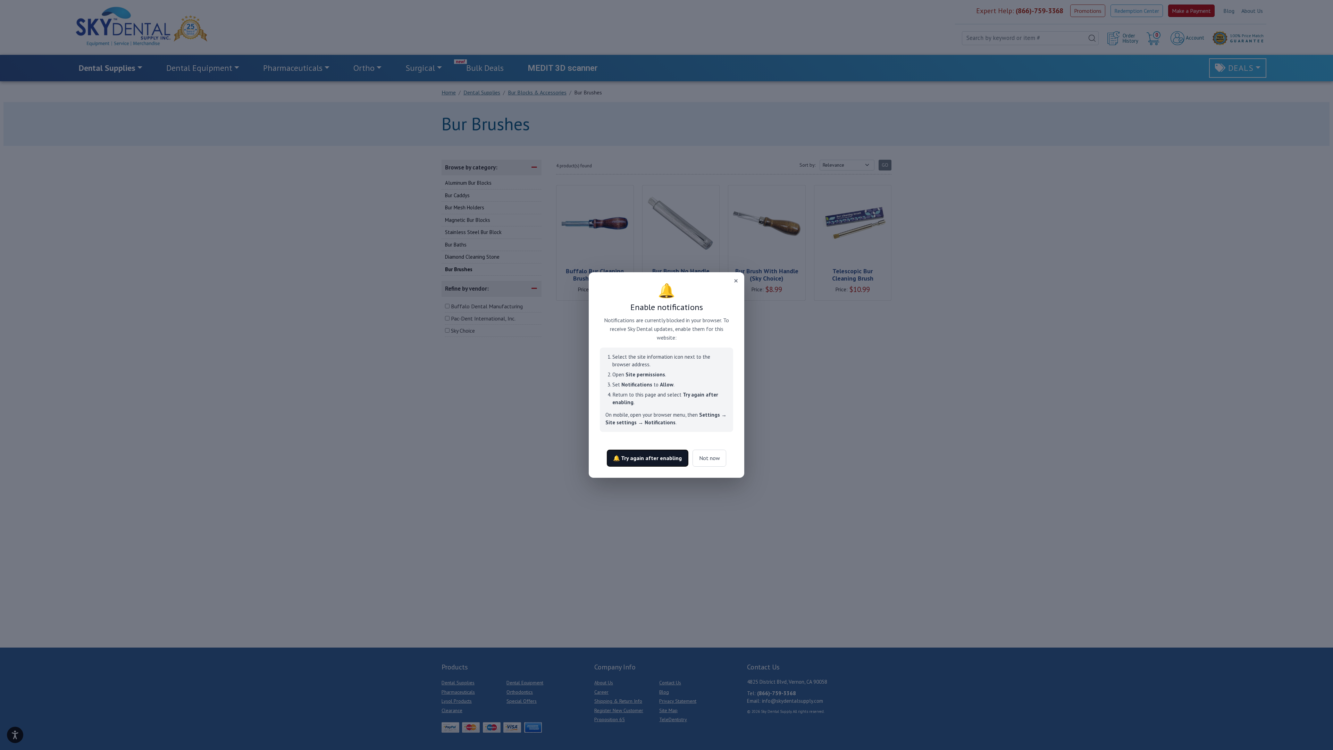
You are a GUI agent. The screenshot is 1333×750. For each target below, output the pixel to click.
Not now (709, 458)
